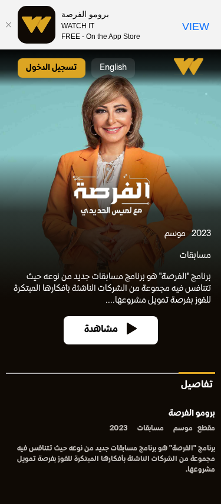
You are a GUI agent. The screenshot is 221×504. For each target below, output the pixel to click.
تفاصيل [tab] (197, 385)
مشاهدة (101, 330)
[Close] (8, 24)
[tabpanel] (110, 442)
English (113, 68)
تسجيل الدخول (51, 68)
